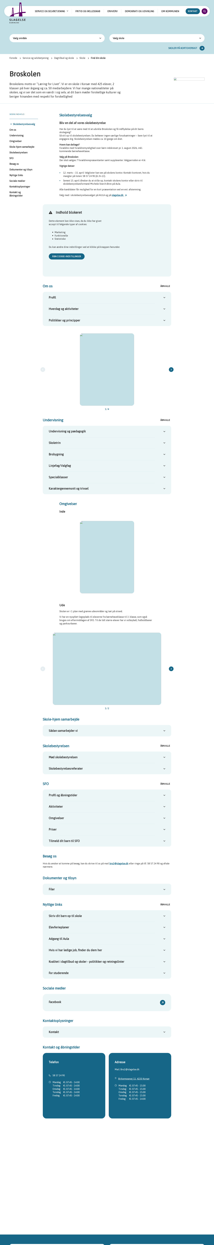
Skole (82, 58)
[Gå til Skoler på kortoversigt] (202, 48)
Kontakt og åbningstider (16, 194)
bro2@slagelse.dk (118, 863)
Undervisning (16, 135)
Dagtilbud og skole (64, 58)
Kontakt (193, 11)
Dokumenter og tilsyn (20, 169)
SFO (11, 158)
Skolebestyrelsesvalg (24, 124)
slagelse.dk (118, 195)
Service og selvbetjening (36, 58)
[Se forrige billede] (42, 369)
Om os (12, 129)
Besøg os (14, 164)
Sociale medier (17, 181)
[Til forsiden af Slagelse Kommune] (17, 13)
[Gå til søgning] (204, 11)
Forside (13, 58)
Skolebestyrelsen (18, 152)
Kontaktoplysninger (19, 186)
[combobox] (57, 38)
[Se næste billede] (171, 369)
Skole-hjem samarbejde (21, 146)
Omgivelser (15, 141)
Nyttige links (16, 175)
